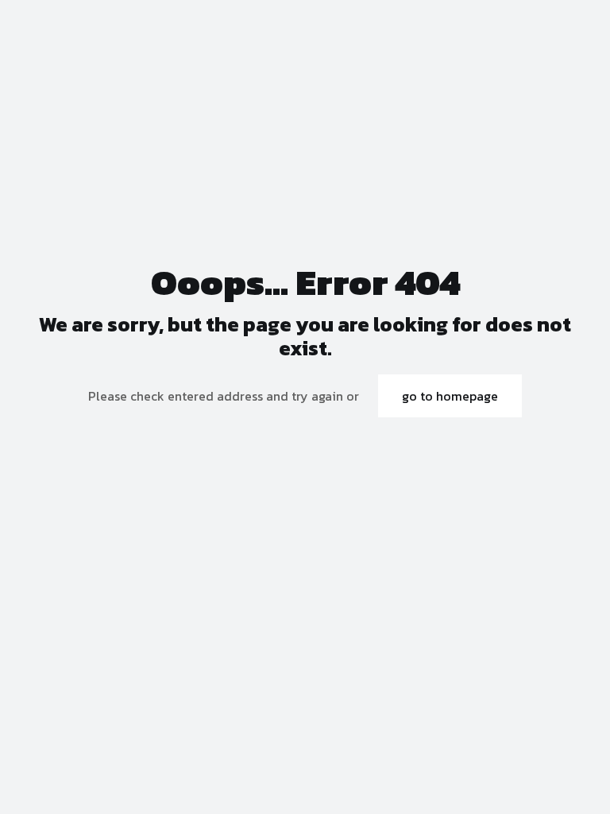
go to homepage (450, 395)
